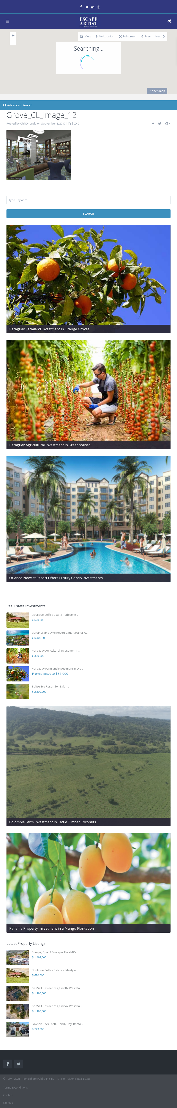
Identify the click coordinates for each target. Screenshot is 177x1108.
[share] (153, 123)
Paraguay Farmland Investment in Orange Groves (49, 329)
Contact (8, 1095)
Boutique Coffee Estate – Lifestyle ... (55, 615)
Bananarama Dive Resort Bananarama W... (60, 633)
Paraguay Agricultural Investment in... (56, 650)
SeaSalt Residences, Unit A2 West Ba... (57, 1006)
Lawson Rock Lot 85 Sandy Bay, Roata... (57, 1024)
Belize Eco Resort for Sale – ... (51, 686)
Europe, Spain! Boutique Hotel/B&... (55, 952)
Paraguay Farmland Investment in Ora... (58, 668)
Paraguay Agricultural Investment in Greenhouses (49, 445)
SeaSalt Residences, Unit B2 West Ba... (57, 988)
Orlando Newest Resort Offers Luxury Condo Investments (56, 578)
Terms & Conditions (15, 1087)
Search (88, 214)
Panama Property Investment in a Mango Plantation (51, 928)
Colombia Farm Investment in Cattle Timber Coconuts (52, 822)
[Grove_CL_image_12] (38, 154)
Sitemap (8, 1103)
